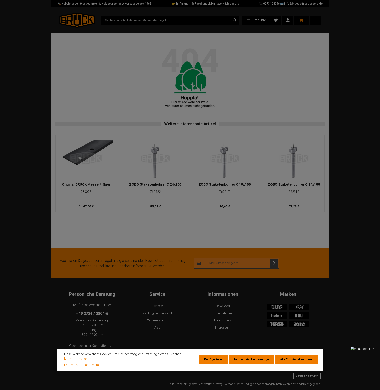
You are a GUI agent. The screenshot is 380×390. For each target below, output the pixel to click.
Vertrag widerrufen (307, 375)
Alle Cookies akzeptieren (296, 359)
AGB (157, 327)
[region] (190, 174)
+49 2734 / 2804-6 (92, 313)
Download (223, 306)
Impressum (222, 327)
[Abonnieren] (274, 263)
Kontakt (157, 306)
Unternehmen (223, 313)
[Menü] (256, 20)
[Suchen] (234, 20)
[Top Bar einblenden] (315, 20)
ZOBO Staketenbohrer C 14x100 (294, 184)
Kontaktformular (103, 346)
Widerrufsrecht (157, 320)
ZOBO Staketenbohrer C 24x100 (155, 184)
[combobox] (166, 20)
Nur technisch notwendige (251, 359)
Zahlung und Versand (157, 313)
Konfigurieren (213, 359)
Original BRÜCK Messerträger (86, 184)
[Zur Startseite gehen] (77, 20)
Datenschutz (222, 320)
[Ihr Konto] (287, 20)
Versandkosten (233, 384)
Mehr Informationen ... (79, 358)
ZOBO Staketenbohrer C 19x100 (225, 184)
